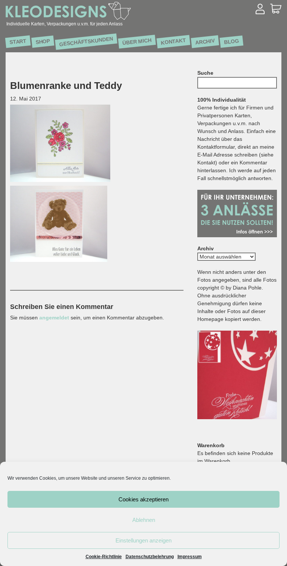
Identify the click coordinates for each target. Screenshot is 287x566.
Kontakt (173, 41)
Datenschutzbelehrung (150, 556)
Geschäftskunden (86, 41)
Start (18, 42)
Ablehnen (143, 520)
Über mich (137, 41)
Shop (43, 41)
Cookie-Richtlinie (104, 556)
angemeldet (54, 318)
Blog (232, 41)
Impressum (190, 556)
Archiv (205, 41)
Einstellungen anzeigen (143, 540)
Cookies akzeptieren (143, 499)
